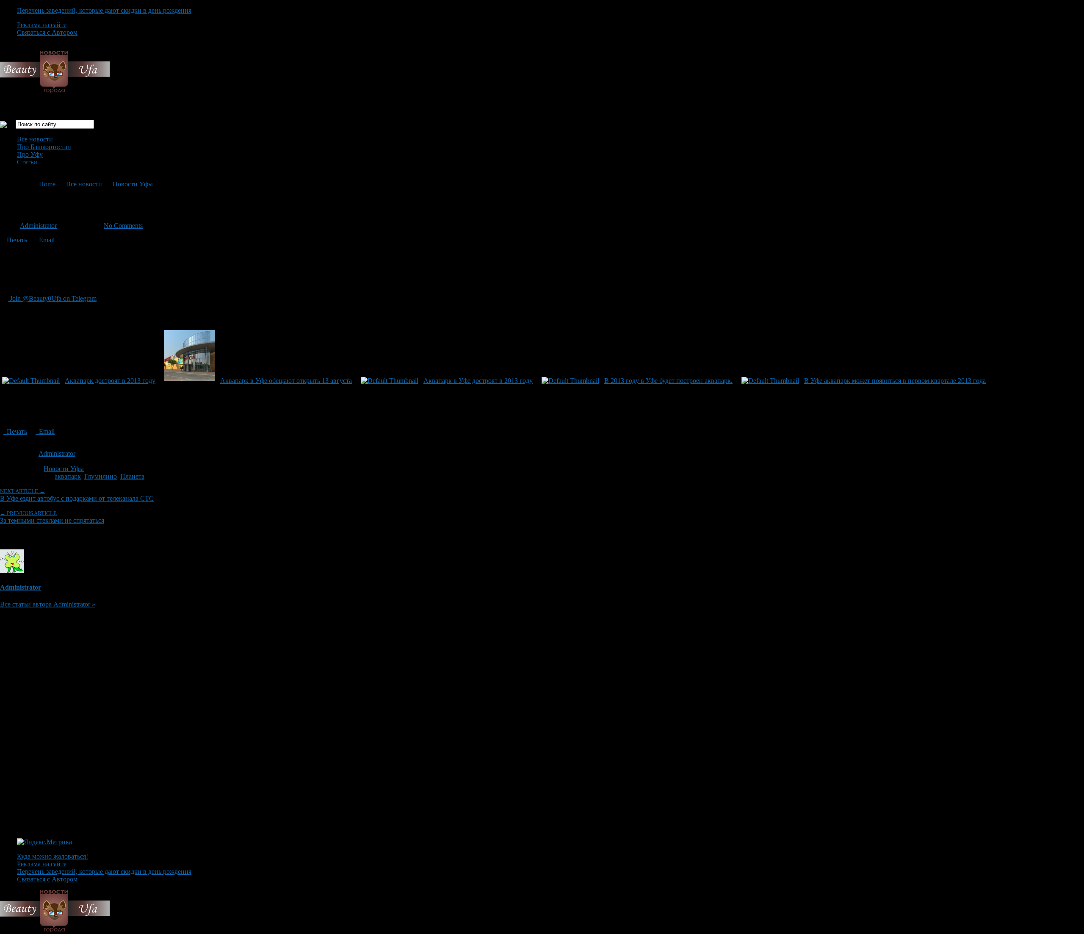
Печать (15, 240)
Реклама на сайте (41, 24)
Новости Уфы (133, 184)
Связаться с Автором (47, 32)
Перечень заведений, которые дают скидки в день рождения (104, 10)
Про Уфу (30, 154)
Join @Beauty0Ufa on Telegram (52, 298)
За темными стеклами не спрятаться (52, 517)
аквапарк (68, 476)
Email (45, 240)
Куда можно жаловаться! (52, 856)
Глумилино (100, 476)
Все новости (35, 139)
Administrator (38, 225)
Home (47, 184)
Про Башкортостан (44, 146)
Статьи (27, 162)
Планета (132, 476)
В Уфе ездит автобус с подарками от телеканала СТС (77, 495)
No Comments (123, 225)
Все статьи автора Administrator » (47, 604)
